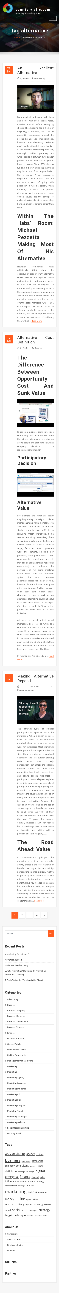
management (11, 1185)
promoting (38, 1204)
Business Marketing (16, 1016)
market (30, 1185)
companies (37, 1160)
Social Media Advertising (16, 965)
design (31, 1171)
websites (38, 1215)
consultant (22, 1165)
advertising (15, 1153)
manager (21, 1186)
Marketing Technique (17, 1116)
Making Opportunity (16, 1055)
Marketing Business (16, 1083)
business (12, 1160)
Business (11, 1004)
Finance (38, 347)
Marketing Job (13, 1094)
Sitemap (11, 1250)
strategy (44, 1210)
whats (46, 1215)
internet (31, 1181)
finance (25, 1176)
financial (35, 1177)
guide (42, 1177)
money (9, 1199)
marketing (16, 1191)
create (40, 1165)
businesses (26, 1161)
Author (24, 78)
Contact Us (12, 1233)
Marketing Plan (14, 1099)
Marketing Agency (25, 690)
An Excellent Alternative (34, 37)
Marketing (40, 78)
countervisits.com (32, 9)
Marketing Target (15, 1111)
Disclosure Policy (15, 1245)
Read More (36, 320)
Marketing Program (16, 1105)
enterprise (12, 1177)
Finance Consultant (16, 1038)
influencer (22, 1181)
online (20, 1198)
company (10, 1165)
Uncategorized (14, 1133)
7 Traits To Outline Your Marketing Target (24, 980)
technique (20, 1215)
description (23, 1171)
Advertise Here (14, 1239)
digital (40, 1171)
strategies (33, 1210)
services (47, 1204)
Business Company (16, 1010)
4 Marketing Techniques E (17, 954)
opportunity (13, 1204)
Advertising (12, 999)
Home (17, 37)
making (40, 1181)
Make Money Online (16, 1049)
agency (30, 1154)
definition (11, 1171)
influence (10, 1181)
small (8, 1210)
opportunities (32, 1199)
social (16, 1209)
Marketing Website (16, 1122)
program (27, 1204)
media (32, 1192)
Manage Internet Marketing (20, 1060)
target (8, 1215)
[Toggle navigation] (53, 18)
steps (24, 1210)
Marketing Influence (16, 1088)
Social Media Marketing (18, 1127)
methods (42, 1192)
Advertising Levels (13, 959)
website (30, 1215)
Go (50, 933)
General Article (14, 1044)
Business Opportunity (17, 1021)
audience (39, 1154)
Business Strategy (15, 1027)
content (33, 1166)
